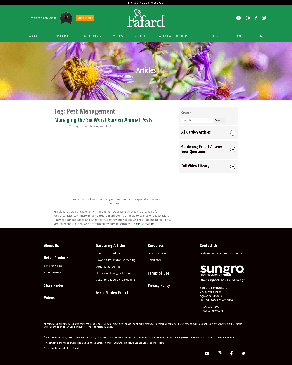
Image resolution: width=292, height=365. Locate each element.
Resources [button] (209, 36)
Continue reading (143, 224)
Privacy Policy (159, 285)
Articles (141, 36)
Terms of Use (158, 273)
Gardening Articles (110, 245)
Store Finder (91, 36)
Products (62, 36)
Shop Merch (85, 18)
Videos (118, 36)
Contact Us (239, 36)
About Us (36, 36)
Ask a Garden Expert (174, 36)
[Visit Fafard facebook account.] (256, 18)
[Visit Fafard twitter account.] (264, 18)
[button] (261, 36)
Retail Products (56, 257)
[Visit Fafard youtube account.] (238, 18)
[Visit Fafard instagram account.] (247, 18)
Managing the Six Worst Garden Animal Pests (103, 119)
